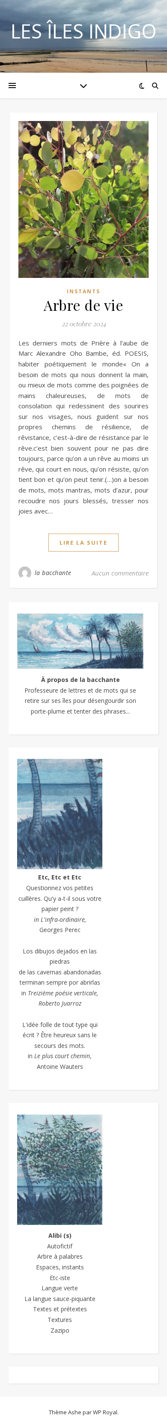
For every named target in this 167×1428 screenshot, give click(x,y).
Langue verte (60, 1288)
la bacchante (53, 573)
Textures (60, 1320)
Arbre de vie (83, 304)
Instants (83, 291)
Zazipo (60, 1330)
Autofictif (59, 1246)
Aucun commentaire (120, 573)
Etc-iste (60, 1278)
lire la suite (83, 542)
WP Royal (105, 1412)
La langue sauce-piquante (59, 1299)
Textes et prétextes (60, 1309)
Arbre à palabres (60, 1256)
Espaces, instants (60, 1267)
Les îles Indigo (84, 31)
